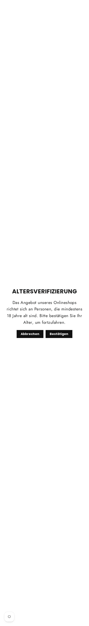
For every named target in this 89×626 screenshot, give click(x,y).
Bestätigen (59, 334)
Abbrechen (30, 334)
